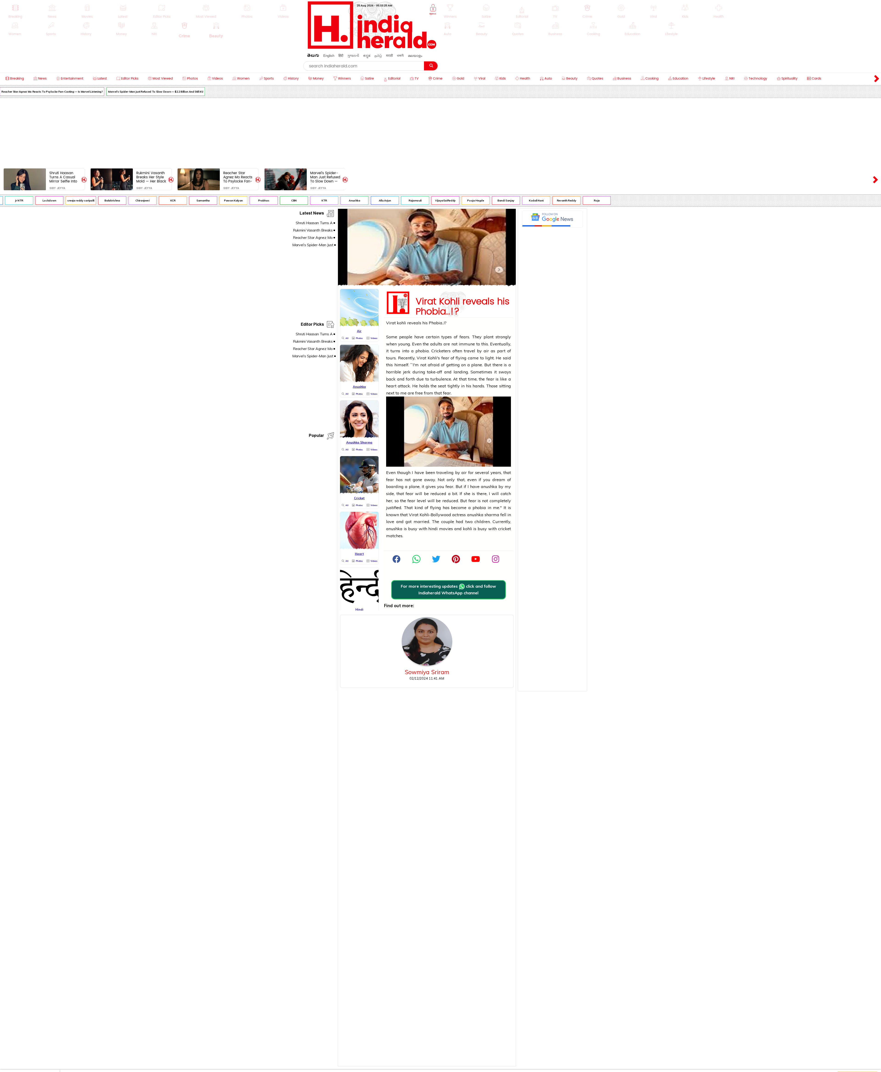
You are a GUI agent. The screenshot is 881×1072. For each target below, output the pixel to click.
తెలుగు (313, 56)
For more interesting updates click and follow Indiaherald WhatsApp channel (448, 589)
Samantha (168, 200)
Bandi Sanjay (471, 200)
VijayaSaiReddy (411, 200)
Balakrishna (77, 200)
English (328, 56)
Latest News (312, 214)
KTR (290, 200)
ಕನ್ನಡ (366, 56)
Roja (562, 200)
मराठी (389, 56)
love (390, 521)
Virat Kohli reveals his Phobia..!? (463, 305)
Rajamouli (380, 200)
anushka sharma (483, 514)
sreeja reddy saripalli (46, 200)
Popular (316, 436)
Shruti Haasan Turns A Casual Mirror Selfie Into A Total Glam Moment (63, 177)
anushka (489, 486)
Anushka (320, 200)
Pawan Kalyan (199, 200)
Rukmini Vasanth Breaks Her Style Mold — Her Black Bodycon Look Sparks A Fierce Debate (151, 177)
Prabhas (229, 200)
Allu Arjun (350, 200)
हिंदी (340, 56)
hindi (433, 528)
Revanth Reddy (532, 200)
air (486, 350)
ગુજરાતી (353, 56)
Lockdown (15, 200)
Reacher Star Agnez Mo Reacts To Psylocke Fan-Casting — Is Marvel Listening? (238, 177)
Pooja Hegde (441, 200)
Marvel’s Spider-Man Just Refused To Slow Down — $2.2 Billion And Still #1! (121, 91)
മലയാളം (415, 56)
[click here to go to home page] (372, 48)
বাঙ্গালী (400, 56)
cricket (504, 528)
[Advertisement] (440, 132)
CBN (259, 200)
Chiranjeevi (108, 200)
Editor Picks (312, 325)
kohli (401, 322)
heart (391, 386)
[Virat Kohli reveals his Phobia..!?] (427, 284)
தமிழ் (378, 56)
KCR (138, 200)
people (405, 336)
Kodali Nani (501, 200)
